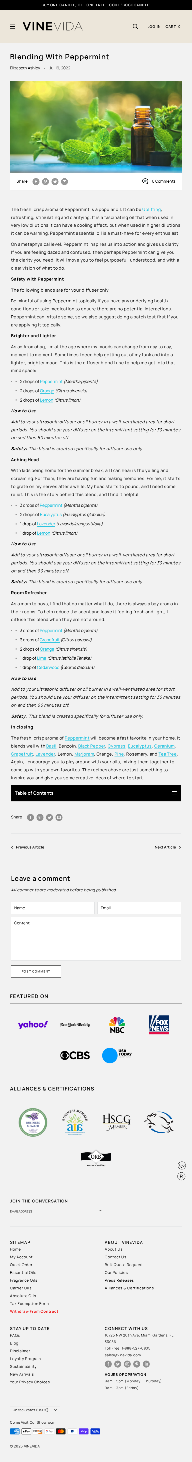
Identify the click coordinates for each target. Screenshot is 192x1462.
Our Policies (116, 1272)
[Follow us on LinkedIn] (146, 1364)
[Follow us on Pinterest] (136, 1364)
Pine (119, 754)
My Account (21, 1257)
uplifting (151, 209)
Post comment (36, 971)
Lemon (46, 400)
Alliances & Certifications (129, 1288)
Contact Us (115, 1257)
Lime (41, 658)
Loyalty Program (25, 1358)
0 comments (164, 181)
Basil (51, 746)
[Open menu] (12, 27)
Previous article (30, 847)
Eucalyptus (51, 514)
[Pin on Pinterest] (45, 181)
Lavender (46, 524)
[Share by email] (64, 181)
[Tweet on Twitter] (55, 181)
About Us (113, 1249)
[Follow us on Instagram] (127, 1364)
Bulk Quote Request (124, 1264)
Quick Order (21, 1264)
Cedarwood (48, 667)
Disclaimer (20, 1351)
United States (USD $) (31, 1410)
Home (15, 1249)
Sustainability (23, 1366)
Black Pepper (91, 746)
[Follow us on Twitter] (117, 1364)
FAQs (15, 1335)
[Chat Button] (182, 1165)
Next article (165, 847)
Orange (47, 391)
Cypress (117, 746)
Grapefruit (50, 640)
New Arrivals (22, 1374)
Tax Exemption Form (29, 1303)
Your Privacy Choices (30, 1382)
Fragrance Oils (24, 1280)
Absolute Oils (23, 1295)
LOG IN (154, 26)
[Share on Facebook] (36, 181)
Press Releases (119, 1280)
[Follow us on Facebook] (108, 1364)
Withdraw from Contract (34, 1311)
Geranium (164, 746)
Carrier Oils (21, 1288)
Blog (14, 1343)
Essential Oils (23, 1272)
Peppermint (51, 381)
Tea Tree (167, 754)
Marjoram (84, 754)
